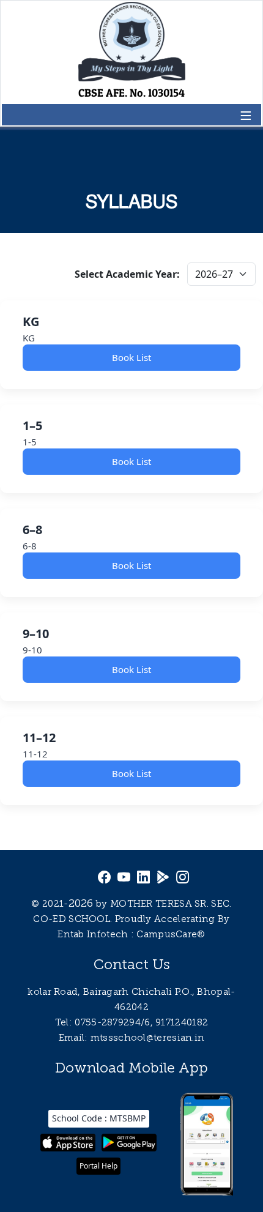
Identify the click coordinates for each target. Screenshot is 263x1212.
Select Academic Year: (127, 274)
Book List (131, 357)
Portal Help (98, 1166)
